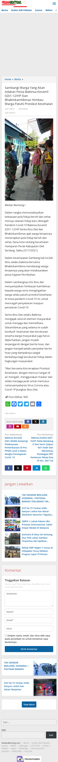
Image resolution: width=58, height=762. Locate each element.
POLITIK (28, 751)
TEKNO (5, 748)
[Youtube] (17, 426)
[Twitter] (35, 422)
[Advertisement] (29, 44)
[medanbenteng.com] (14, 3)
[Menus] (54, 4)
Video (13, 748)
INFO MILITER (37, 748)
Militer (13, 745)
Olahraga (23, 745)
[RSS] (25, 426)
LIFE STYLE (35, 745)
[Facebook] (28, 422)
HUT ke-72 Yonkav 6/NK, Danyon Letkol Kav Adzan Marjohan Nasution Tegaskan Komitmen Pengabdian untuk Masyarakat (37, 515)
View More (29, 704)
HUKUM (5, 751)
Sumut (5, 745)
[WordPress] (43, 422)
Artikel (46, 745)
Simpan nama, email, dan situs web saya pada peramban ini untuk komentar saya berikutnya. (27, 639)
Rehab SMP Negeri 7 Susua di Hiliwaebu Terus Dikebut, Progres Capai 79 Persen (37, 551)
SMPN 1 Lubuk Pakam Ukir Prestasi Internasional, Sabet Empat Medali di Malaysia (37, 524)
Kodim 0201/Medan (41, 743)
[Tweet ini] (18, 468)
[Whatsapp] (46, 468)
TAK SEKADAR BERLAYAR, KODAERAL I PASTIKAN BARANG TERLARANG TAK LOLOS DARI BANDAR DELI (16, 669)
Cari (4, 729)
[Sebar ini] (9, 468)
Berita (26, 743)
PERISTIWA (17, 751)
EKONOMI (23, 748)
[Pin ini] (27, 468)
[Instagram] (9, 426)
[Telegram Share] (36, 468)
